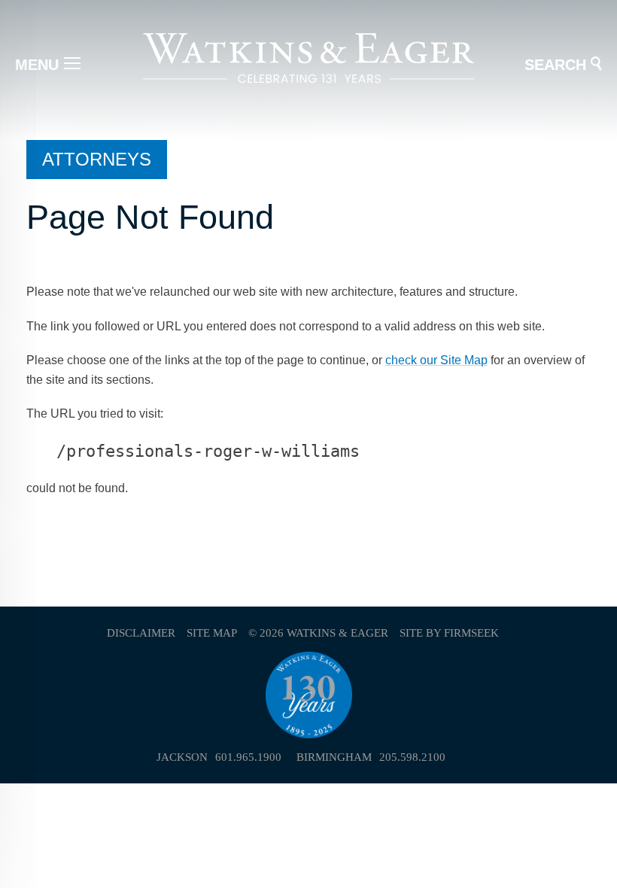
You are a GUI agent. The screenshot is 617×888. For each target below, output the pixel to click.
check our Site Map (436, 360)
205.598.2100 (412, 757)
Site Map (212, 633)
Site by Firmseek (449, 633)
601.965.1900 (248, 757)
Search (555, 64)
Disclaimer (141, 633)
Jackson (182, 757)
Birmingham (334, 757)
